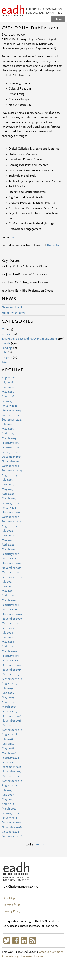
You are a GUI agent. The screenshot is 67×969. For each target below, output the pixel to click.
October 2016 (10, 832)
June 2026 (8, 387)
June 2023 (8, 484)
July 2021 (7, 581)
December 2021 (11, 563)
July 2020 (7, 632)
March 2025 (9, 438)
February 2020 (10, 656)
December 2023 (11, 456)
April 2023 (8, 493)
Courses (7, 334)
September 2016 (12, 836)
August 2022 (9, 526)
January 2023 (9, 507)
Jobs (4, 352)
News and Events (13, 307)
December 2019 (11, 665)
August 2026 (9, 378)
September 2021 (12, 577)
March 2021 (9, 600)
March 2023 (9, 498)
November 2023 (11, 461)
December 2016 (11, 822)
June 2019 (8, 693)
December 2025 (11, 410)
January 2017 (9, 818)
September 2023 (12, 470)
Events (6, 343)
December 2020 (12, 614)
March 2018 (9, 753)
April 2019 (8, 702)
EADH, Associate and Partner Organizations (29, 338)
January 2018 (9, 762)
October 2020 (10, 623)
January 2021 (9, 609)
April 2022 (8, 544)
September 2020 (12, 628)
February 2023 (10, 503)
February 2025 (10, 443)
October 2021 (10, 572)
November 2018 (12, 720)
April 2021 (8, 595)
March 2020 (9, 651)
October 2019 (10, 674)
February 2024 (10, 447)
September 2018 (12, 730)
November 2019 (12, 669)
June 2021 (8, 586)
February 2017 (10, 813)
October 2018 (10, 725)
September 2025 (12, 419)
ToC (4, 362)
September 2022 (12, 521)
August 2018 (9, 734)
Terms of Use (11, 905)
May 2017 (8, 799)
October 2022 (10, 517)
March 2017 (9, 808)
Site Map (9, 898)
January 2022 (9, 558)
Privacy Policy (12, 911)
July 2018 (7, 739)
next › (40, 844)
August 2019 (9, 683)
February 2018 (10, 757)
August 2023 (9, 475)
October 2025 (10, 415)
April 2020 (8, 646)
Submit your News (13, 313)
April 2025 (8, 433)
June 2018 (8, 744)
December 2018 (11, 716)
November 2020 (12, 619)
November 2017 (11, 771)
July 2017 (7, 790)
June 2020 (8, 637)
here (14, 237)
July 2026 (7, 382)
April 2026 (8, 396)
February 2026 (10, 401)
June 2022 (8, 535)
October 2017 (10, 776)
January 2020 (10, 660)
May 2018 (8, 748)
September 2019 (12, 679)
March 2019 (9, 706)
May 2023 (8, 489)
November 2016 (12, 827)
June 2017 (8, 794)
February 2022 (10, 554)
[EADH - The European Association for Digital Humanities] (32, 14)
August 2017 (9, 785)
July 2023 (7, 480)
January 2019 (9, 711)
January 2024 (10, 452)
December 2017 (11, 767)
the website (54, 245)
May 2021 (8, 591)
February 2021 (10, 605)
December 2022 (11, 512)
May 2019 (8, 697)
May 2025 (8, 429)
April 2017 (8, 804)
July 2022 (7, 531)
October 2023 (10, 466)
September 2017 (12, 781)
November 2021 (11, 568)
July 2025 (7, 424)
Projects (7, 357)
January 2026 (10, 405)
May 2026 (8, 392)
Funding (7, 348)
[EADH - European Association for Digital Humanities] (16, 878)
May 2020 (8, 642)
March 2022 (9, 549)
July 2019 (7, 688)
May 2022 (8, 540)
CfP (4, 329)
